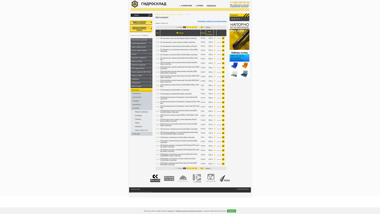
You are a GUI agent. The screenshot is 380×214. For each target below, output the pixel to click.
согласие (170, 211)
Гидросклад (149, 4)
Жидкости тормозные (141, 111)
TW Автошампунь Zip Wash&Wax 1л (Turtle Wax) (174, 89)
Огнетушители (137, 97)
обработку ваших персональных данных (189, 211)
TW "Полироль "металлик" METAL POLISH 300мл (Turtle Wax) (179, 54)
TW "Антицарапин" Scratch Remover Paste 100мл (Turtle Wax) (178, 46)
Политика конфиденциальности (142, 192)
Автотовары (180, 14)
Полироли (138, 119)
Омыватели (138, 126)
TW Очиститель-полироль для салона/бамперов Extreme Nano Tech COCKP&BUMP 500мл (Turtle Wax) (179, 133)
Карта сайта (136, 189)
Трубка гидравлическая (139, 47)
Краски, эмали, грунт (141, 130)
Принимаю (231, 211)
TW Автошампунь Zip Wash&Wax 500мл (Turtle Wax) (176, 93)
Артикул (203, 32)
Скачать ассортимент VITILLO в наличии (139, 22)
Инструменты (137, 93)
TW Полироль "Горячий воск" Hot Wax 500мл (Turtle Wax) (177, 137)
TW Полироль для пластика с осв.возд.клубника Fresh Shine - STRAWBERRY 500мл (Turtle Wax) (179, 154)
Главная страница (159, 14)
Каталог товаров (170, 14)
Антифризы (138, 115)
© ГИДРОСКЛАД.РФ (243, 189)
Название (181, 32)
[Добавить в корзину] (223, 38)
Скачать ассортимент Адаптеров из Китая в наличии (139, 29)
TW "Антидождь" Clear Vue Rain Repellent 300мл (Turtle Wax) (178, 38)
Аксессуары (136, 133)
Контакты (211, 6)
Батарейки (136, 100)
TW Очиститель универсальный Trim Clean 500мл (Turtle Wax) (179, 129)
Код (158, 32)
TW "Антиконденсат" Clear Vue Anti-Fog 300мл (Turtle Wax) (177, 42)
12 (201, 27)
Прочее (137, 122)
